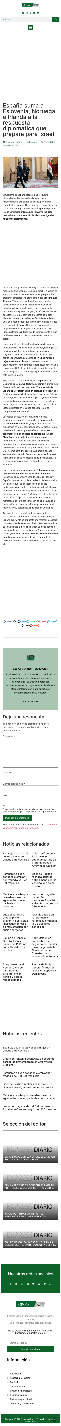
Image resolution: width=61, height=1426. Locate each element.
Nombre (8, 772)
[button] (30, 27)
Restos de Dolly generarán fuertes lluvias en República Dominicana (44, 969)
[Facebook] (23, 13)
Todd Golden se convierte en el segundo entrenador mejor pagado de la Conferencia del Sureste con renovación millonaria (45, 947)
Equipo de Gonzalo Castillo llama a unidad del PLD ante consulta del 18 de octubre (15, 944)
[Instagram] (27, 13)
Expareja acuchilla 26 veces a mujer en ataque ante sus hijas (16, 856)
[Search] (55, 19)
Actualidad (49, 142)
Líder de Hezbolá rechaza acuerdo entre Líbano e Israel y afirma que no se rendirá (44, 880)
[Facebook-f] (10, 1284)
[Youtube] (38, 13)
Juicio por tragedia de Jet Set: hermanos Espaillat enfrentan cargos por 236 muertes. (45, 900)
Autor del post (30, 701)
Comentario (10, 736)
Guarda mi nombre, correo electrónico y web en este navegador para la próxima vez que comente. (30, 810)
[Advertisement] (30, 63)
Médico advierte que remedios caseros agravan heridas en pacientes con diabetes (15, 900)
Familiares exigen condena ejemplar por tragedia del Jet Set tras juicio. (15, 878)
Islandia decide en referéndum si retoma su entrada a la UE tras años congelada (44, 920)
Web (5, 795)
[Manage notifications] (54, 1419)
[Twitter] (30, 13)
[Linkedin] (34, 13)
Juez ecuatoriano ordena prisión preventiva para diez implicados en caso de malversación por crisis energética (15, 922)
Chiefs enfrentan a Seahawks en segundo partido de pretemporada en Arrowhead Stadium (44, 859)
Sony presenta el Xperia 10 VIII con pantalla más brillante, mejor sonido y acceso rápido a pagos (13, 972)
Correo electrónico (14, 784)
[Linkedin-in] (27, 1284)
